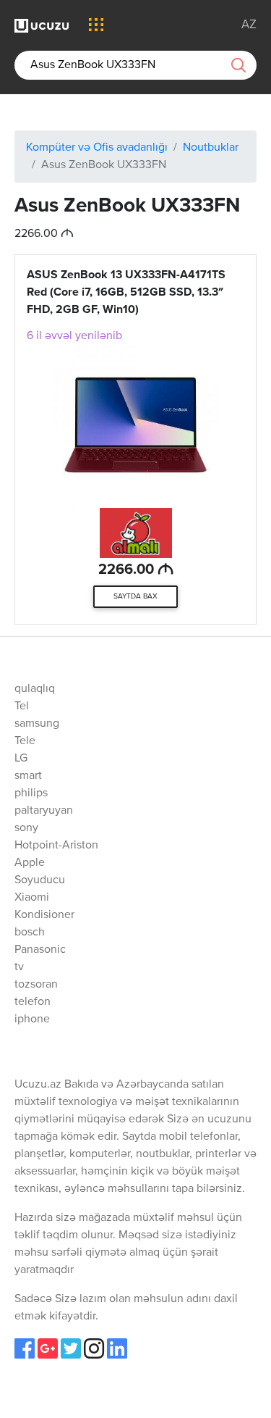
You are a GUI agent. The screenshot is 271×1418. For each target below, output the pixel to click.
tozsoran (36, 984)
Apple (29, 863)
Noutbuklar (210, 148)
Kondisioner (44, 915)
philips (31, 793)
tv (19, 967)
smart (28, 776)
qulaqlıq (34, 689)
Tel (21, 706)
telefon (32, 1002)
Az (249, 25)
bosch (29, 932)
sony (26, 828)
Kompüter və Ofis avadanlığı (97, 148)
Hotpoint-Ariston (56, 845)
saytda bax (135, 596)
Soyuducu (39, 880)
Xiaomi (31, 898)
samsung (36, 724)
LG (20, 758)
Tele (24, 741)
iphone (32, 1019)
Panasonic (40, 950)
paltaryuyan (43, 811)
